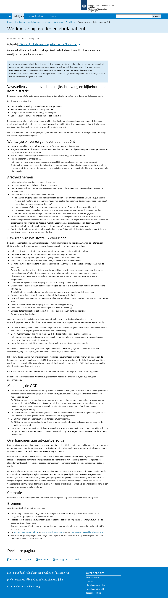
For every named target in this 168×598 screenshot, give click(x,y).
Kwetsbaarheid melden (96, 589)
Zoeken (156, 16)
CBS (51, 109)
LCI (98, 223)
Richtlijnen (19, 16)
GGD (92, 223)
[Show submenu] (26, 16)
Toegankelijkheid (93, 593)
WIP (13, 513)
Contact (53, 16)
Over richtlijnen (36, 16)
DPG (25, 484)
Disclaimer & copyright (96, 585)
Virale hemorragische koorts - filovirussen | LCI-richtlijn (51, 22)
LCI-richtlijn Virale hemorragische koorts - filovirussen (49, 44)
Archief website (92, 577)
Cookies (89, 581)
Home (9, 16)
